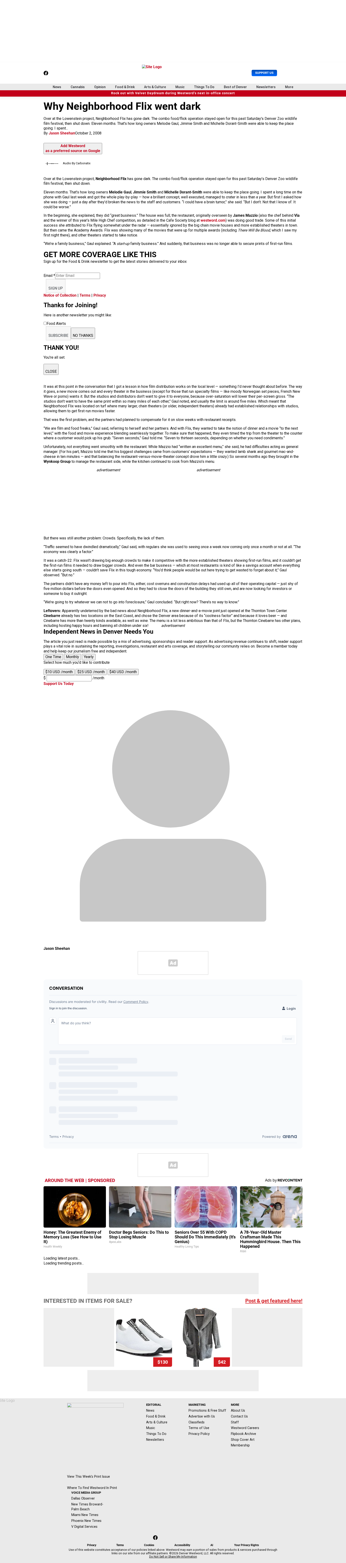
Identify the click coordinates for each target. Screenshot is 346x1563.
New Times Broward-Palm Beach (87, 1506)
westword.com (213, 220)
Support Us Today (59, 683)
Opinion (100, 87)
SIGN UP (55, 288)
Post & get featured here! (273, 1301)
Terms (85, 295)
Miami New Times (84, 1515)
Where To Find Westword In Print (92, 1488)
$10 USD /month (59, 672)
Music (180, 87)
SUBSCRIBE (58, 335)
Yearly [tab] (89, 657)
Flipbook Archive (243, 1434)
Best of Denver (235, 87)
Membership (240, 1445)
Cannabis (78, 87)
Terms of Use (199, 1428)
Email (49, 275)
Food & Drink (125, 87)
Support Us (264, 73)
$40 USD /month (123, 672)
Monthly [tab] (72, 657)
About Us (238, 1410)
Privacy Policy (199, 1434)
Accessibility (182, 1545)
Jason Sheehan (62, 133)
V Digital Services (84, 1526)
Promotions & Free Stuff (207, 1410)
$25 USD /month (91, 672)
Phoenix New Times (86, 1521)
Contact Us (239, 1416)
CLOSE (51, 371)
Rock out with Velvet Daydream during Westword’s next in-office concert (173, 93)
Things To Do (204, 87)
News (57, 87)
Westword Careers (245, 1428)
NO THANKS (83, 335)
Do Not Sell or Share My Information (173, 1556)
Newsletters (266, 87)
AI (211, 1545)
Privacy (99, 295)
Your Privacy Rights (246, 1545)
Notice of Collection (60, 295)
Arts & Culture (155, 87)
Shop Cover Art (242, 1439)
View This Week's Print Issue (88, 1476)
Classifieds (197, 1422)
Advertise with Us (202, 1416)
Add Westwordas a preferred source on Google (72, 148)
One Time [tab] (53, 657)
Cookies (149, 1545)
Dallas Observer (83, 1498)
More (289, 87)
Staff (235, 1422)
